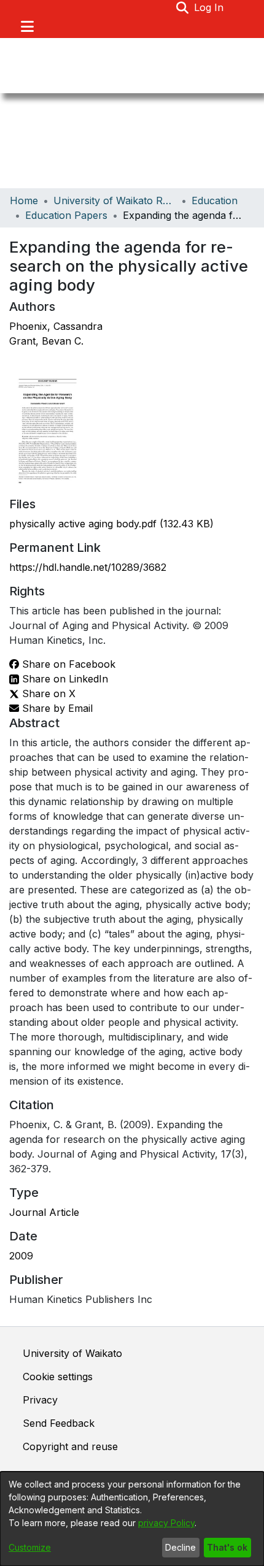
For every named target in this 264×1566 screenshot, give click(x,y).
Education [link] (215, 200)
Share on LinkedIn (63, 679)
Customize (30, 1547)
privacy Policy (166, 1523)
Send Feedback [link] (59, 1423)
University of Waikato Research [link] (114, 200)
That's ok (227, 1547)
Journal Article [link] (44, 1212)
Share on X (47, 693)
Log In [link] (209, 7)
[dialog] (132, 1519)
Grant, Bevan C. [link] (46, 341)
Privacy (40, 1400)
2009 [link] (21, 1256)
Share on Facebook (67, 664)
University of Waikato (72, 1353)
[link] (111, 524)
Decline (180, 1547)
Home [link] (24, 200)
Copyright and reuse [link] (70, 1446)
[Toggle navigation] (27, 26)
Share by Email (56, 708)
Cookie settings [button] (58, 1376)
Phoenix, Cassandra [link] (56, 326)
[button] (182, 7)
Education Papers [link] (66, 215)
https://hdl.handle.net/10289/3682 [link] (87, 567)
